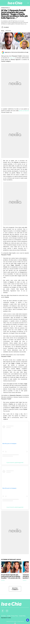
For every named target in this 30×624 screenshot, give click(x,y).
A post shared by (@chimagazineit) (15, 462)
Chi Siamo (3, 615)
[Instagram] (6, 610)
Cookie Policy (22, 615)
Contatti (8, 615)
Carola (24, 580)
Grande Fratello (5, 7)
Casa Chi (11, 57)
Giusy (2, 30)
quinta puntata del (23, 110)
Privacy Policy (14, 615)
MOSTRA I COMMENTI (15, 588)
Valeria (3, 580)
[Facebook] (1, 610)
